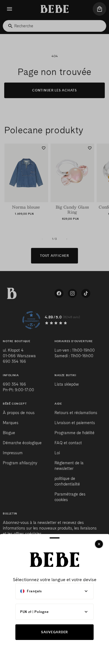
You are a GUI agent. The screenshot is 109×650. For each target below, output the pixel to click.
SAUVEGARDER (54, 632)
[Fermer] (98, 544)
